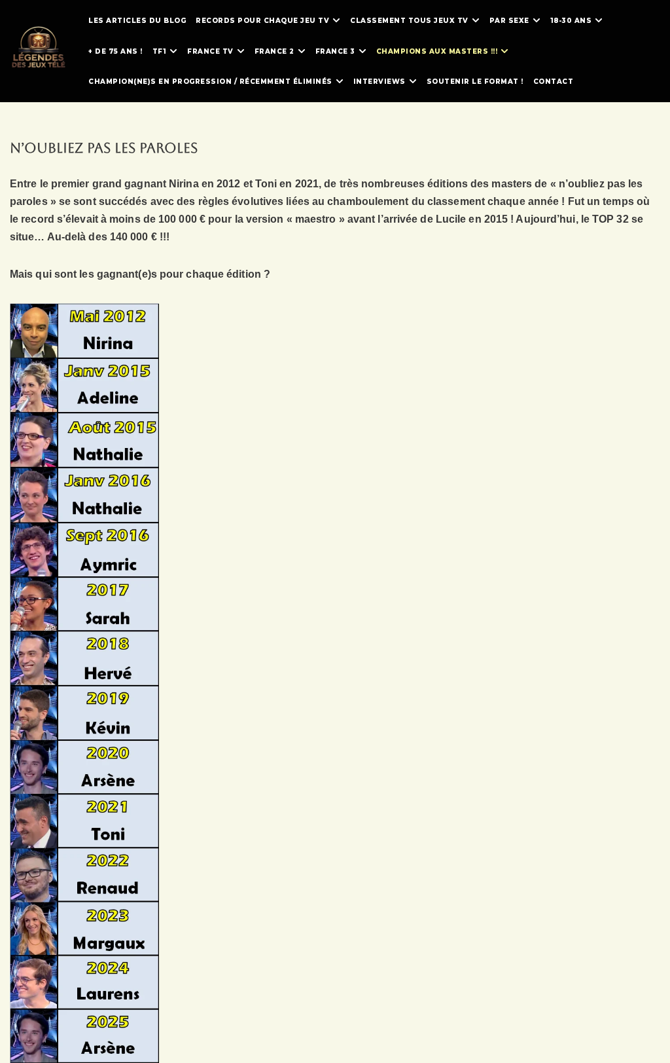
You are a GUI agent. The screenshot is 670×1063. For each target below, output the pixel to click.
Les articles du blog (137, 20)
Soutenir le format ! (475, 81)
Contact (553, 81)
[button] (336, 20)
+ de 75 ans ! (115, 51)
